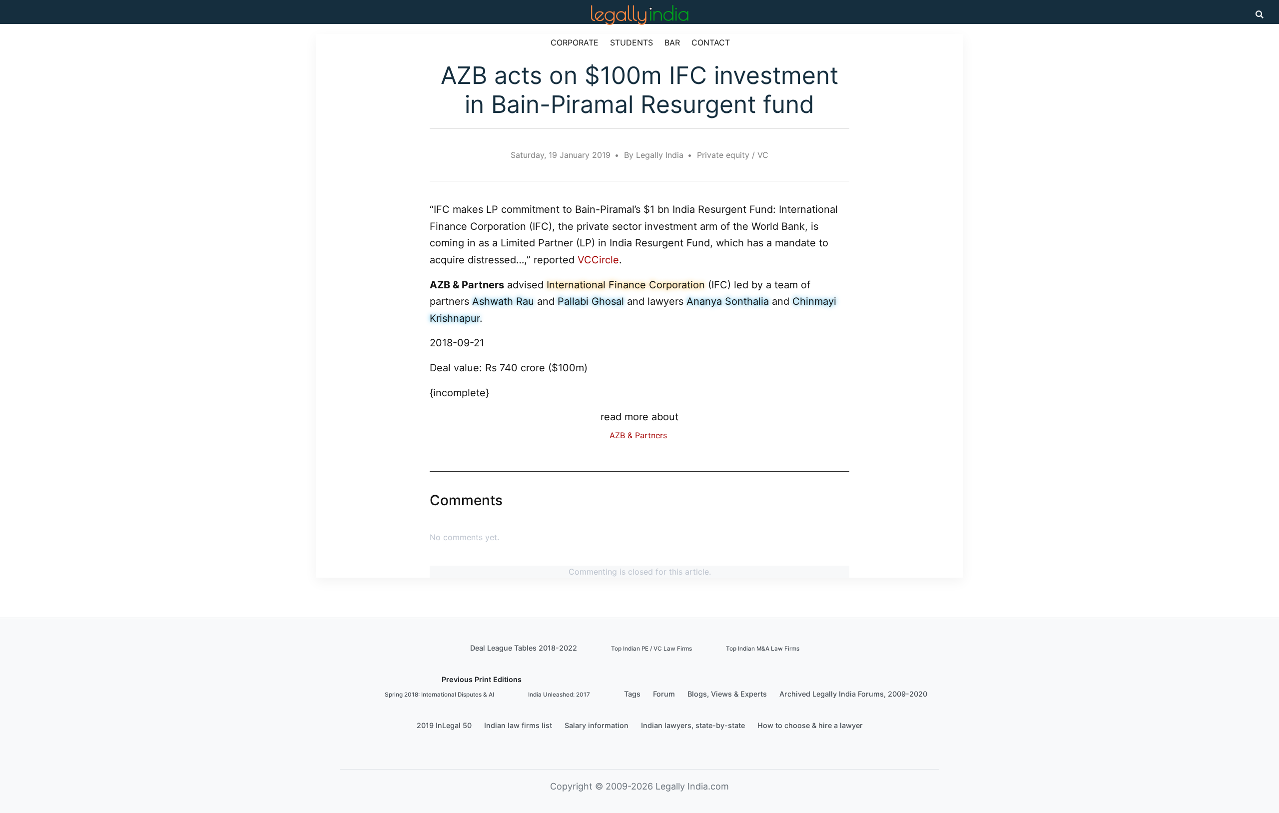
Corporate (575, 42)
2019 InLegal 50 (444, 725)
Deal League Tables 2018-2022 (523, 648)
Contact (710, 42)
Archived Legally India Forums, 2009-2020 (853, 694)
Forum (664, 694)
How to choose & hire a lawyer (810, 725)
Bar (672, 42)
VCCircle (598, 260)
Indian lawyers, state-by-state (693, 725)
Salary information (597, 725)
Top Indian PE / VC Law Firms (651, 648)
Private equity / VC (732, 155)
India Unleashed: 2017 (559, 694)
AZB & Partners (638, 435)
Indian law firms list (518, 725)
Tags (632, 694)
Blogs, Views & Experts (727, 694)
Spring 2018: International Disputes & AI (439, 694)
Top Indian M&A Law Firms (762, 648)
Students (631, 42)
